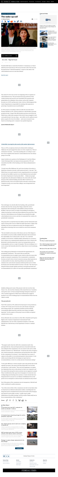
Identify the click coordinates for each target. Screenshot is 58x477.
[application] (48, 20)
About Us (45, 461)
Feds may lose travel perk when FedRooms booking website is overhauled (47, 259)
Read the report (4, 75)
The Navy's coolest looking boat (47, 240)
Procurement (31, 1)
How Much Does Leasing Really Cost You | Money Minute (52, 44)
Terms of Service (6, 463)
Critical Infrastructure (8, 13)
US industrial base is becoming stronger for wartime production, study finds (13, 415)
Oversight (44, 1)
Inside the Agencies (24, 1)
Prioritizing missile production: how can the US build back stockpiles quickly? (52, 32)
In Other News (5, 405)
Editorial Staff (32, 466)
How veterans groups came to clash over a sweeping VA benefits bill (13, 424)
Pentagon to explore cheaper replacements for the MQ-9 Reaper (12, 440)
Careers (44, 463)
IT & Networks (38, 1)
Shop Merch (18, 463)
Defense (48, 1)
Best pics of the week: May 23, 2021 (48, 248)
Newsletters (18, 461)
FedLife (52, 1)
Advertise (31, 461)
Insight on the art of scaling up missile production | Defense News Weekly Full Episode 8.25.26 (48, 27)
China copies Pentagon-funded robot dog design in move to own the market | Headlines (52, 38)
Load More (19, 448)
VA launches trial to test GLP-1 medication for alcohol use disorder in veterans (11, 408)
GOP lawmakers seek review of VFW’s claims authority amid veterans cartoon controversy (11, 433)
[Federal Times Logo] (15, 1)
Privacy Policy (5, 461)
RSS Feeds (18, 464)
